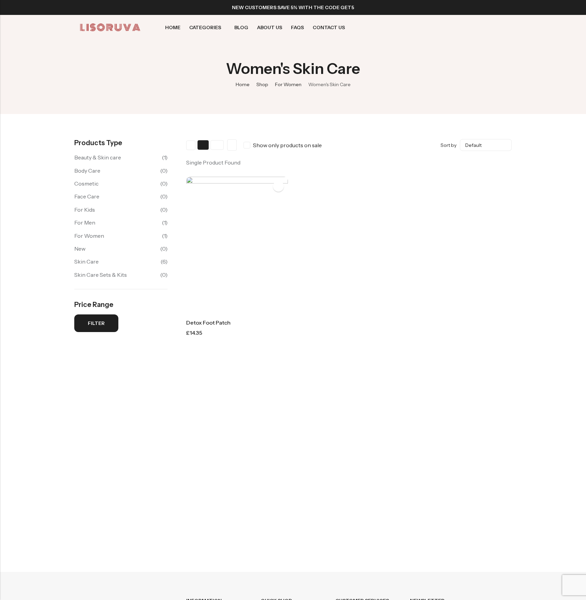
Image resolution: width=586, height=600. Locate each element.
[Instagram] (497, 7)
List (232, 145)
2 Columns (191, 145)
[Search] (472, 28)
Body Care (87, 170)
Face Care (86, 196)
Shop (262, 84)
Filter (96, 323)
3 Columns (203, 145)
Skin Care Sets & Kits (100, 274)
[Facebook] (473, 7)
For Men (84, 222)
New (79, 248)
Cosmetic (86, 183)
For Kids (84, 209)
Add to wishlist (278, 186)
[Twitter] (485, 7)
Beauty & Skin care (97, 157)
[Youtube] (510, 7)
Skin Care (86, 261)
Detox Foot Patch (208, 322)
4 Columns (216, 145)
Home (243, 84)
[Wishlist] (497, 27)
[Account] (484, 28)
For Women (288, 84)
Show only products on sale (287, 145)
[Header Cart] (509, 27)
